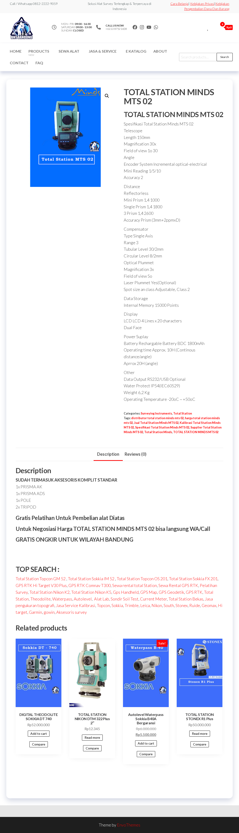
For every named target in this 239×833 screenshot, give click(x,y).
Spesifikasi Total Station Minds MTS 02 (162, 427)
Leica (145, 605)
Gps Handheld (126, 592)
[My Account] (213, 27)
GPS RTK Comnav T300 (89, 585)
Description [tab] (108, 454)
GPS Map (148, 592)
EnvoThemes (128, 824)
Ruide (194, 605)
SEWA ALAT (69, 51)
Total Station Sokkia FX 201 (193, 578)
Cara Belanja (179, 4)
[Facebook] (135, 27)
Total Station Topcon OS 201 (142, 578)
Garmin (35, 612)
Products (38, 52)
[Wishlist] (208, 27)
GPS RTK (194, 592)
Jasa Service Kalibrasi (75, 605)
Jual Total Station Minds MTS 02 (156, 423)
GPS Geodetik (171, 592)
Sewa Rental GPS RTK (178, 585)
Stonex (182, 605)
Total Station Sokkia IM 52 (91, 578)
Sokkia (117, 605)
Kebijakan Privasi (202, 4)
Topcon (103, 605)
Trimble (132, 605)
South (169, 605)
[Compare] (202, 27)
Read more (92, 737)
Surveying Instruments (156, 413)
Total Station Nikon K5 (91, 592)
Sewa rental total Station (134, 585)
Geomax (209, 605)
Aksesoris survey (71, 612)
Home (15, 51)
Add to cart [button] (38, 733)
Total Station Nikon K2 (49, 592)
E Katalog (136, 51)
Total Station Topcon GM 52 (41, 578)
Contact (19, 63)
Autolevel (83, 598)
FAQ (39, 63)
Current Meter (153, 598)
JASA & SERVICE (102, 51)
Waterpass (62, 598)
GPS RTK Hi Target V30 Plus (41, 585)
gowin (49, 612)
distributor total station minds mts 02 (157, 418)
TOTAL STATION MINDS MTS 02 (195, 432)
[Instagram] (142, 27)
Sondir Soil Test (124, 598)
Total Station (182, 413)
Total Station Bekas (186, 598)
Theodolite (40, 598)
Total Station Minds (158, 432)
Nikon (156, 605)
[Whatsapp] (156, 27)
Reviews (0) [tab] (135, 454)
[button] (107, 96)
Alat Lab (101, 598)
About (160, 51)
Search (224, 56)
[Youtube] (149, 27)
